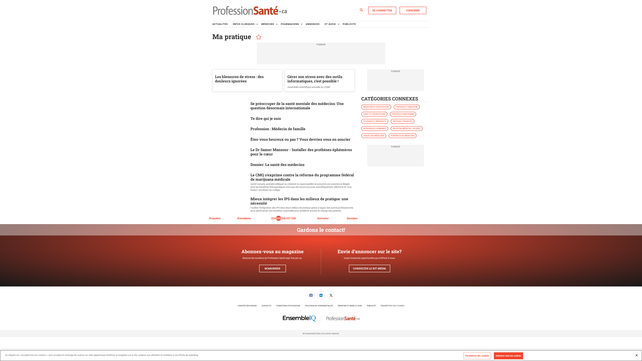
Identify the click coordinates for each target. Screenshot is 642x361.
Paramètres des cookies (392, 306)
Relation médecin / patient (407, 128)
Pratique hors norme (403, 114)
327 (288, 218)
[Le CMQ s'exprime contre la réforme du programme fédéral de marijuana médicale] (229, 182)
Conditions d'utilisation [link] (288, 306)
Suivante (323, 218)
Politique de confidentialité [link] (319, 306)
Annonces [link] (313, 24)
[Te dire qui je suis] (229, 119)
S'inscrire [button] (413, 10)
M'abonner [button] (272, 268)
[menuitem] (222, 24)
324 (273, 218)
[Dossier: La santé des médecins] (229, 165)
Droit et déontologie (374, 114)
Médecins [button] (267, 24)
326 (283, 218)
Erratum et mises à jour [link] (350, 306)
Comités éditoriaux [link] (247, 306)
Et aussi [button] (330, 24)
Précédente (244, 218)
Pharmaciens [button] (290, 24)
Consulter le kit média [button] (369, 268)
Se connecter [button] (382, 10)
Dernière (352, 218)
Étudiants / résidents (374, 121)
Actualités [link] (220, 24)
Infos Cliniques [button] (244, 24)
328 (293, 218)
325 (278, 218)
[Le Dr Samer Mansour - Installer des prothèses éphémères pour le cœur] (229, 152)
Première (215, 218)
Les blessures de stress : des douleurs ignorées (239, 78)
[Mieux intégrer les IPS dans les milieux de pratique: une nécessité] (229, 205)
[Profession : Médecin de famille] (229, 129)
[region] (321, 355)
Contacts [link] (266, 306)
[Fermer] (636, 355)
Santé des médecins (373, 136)
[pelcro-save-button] (257, 38)
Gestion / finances (402, 121)
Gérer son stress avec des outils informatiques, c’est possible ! (314, 78)
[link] (311, 295)
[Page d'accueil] (250, 11)
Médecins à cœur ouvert (376, 107)
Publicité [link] (349, 24)
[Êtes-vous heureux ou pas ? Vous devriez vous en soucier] (229, 140)
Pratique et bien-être (407, 107)
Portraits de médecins (402, 136)
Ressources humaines (374, 128)
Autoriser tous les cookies (508, 355)
